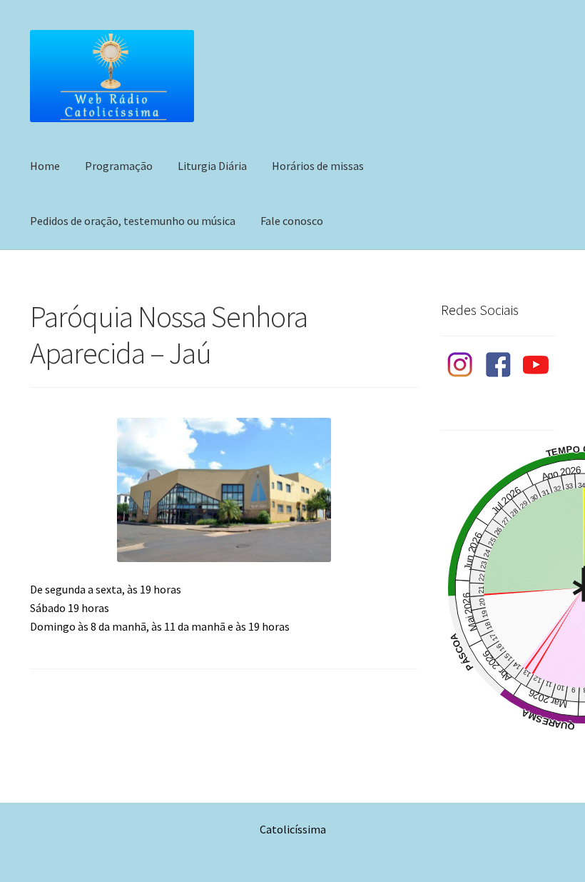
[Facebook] (498, 365)
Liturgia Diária (212, 166)
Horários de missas (318, 166)
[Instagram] (460, 365)
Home (45, 166)
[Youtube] (536, 365)
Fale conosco (291, 221)
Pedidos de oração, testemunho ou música (132, 221)
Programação (119, 166)
